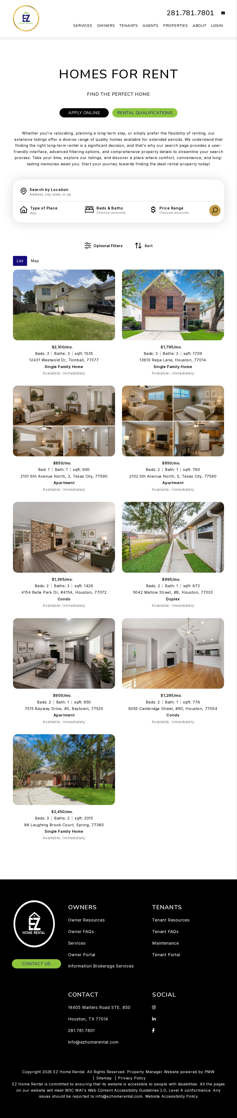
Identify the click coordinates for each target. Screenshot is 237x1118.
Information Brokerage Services (101, 966)
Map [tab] (35, 260)
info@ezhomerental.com (93, 1042)
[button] (219, 13)
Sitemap (104, 1078)
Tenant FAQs (165, 931)
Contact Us (36, 964)
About (199, 25)
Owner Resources (86, 920)
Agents (151, 25)
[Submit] (215, 210)
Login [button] (217, 25)
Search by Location (49, 189)
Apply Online (84, 113)
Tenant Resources (171, 920)
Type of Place (43, 208)
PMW (210, 1071)
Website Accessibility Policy (171, 1096)
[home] (26, 18)
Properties (175, 25)
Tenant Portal (166, 954)
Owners (106, 25)
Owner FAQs (81, 931)
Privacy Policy (132, 1078)
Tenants (128, 25)
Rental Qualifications (145, 113)
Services (82, 25)
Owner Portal (82, 954)
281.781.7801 (190, 13)
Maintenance (165, 943)
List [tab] (20, 260)
